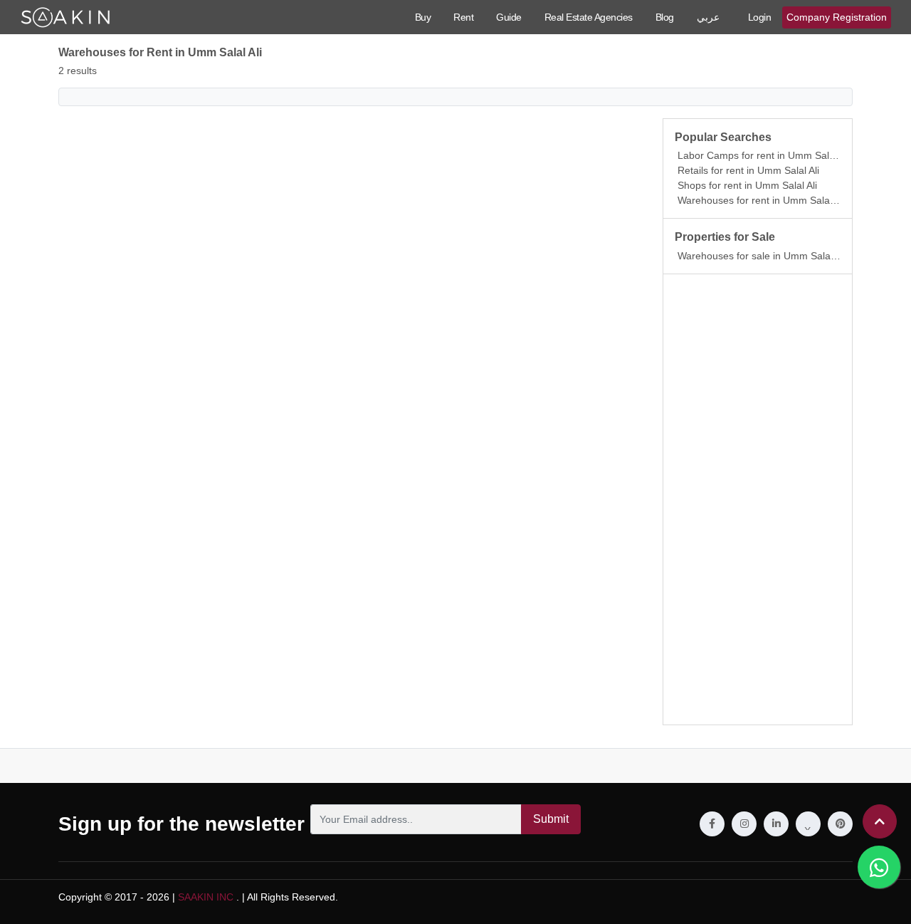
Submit (551, 819)
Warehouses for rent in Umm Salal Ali (761, 200)
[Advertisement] (758, 499)
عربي (708, 17)
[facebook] (712, 823)
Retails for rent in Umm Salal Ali (748, 170)
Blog (664, 17)
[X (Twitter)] (808, 823)
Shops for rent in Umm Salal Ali (747, 185)
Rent (463, 17)
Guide (509, 17)
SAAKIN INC (205, 897)
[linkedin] (776, 823)
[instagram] (744, 823)
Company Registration (836, 17)
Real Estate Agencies (588, 17)
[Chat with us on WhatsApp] (879, 867)
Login (760, 17)
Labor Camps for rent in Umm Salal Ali (764, 155)
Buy (423, 17)
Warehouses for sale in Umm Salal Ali (762, 255)
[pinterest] (840, 823)
